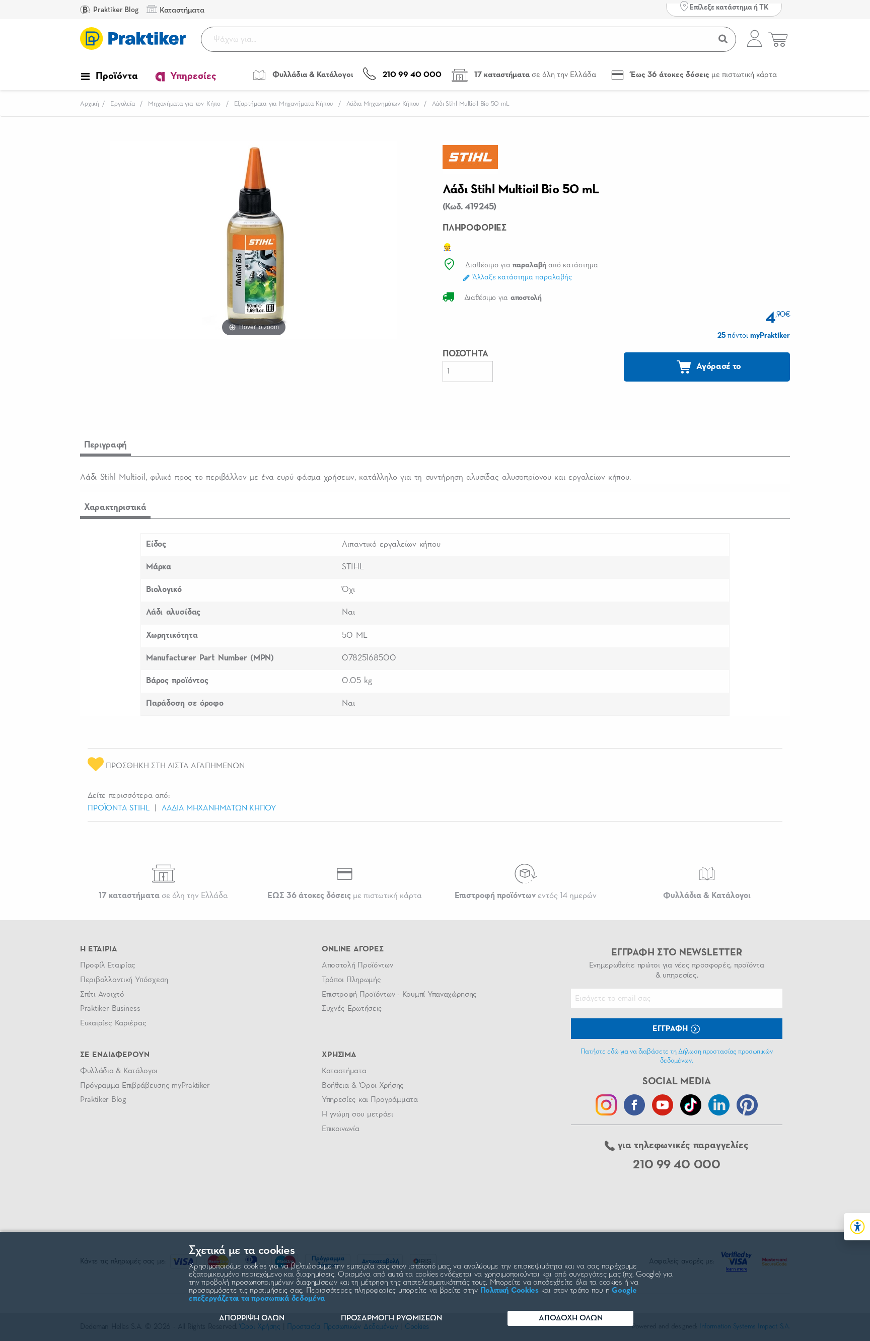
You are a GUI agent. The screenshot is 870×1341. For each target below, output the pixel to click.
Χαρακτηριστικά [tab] (115, 507)
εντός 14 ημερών (526, 895)
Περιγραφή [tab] (105, 445)
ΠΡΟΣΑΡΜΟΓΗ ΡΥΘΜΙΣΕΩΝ (391, 1318)
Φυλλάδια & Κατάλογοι (119, 1071)
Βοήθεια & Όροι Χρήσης (363, 1086)
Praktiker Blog (115, 10)
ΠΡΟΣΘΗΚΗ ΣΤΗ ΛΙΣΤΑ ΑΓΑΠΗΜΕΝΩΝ (174, 766)
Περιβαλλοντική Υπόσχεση (124, 980)
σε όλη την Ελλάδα (163, 895)
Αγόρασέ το (718, 366)
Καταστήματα (344, 1071)
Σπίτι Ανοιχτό (102, 995)
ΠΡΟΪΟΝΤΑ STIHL (119, 808)
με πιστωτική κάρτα (344, 895)
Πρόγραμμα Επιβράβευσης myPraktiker (145, 1086)
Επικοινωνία (340, 1129)
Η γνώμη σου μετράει (357, 1114)
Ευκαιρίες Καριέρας (113, 1023)
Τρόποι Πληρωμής (351, 980)
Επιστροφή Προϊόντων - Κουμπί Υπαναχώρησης (399, 995)
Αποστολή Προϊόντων (357, 965)
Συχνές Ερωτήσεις (352, 1009)
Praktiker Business (110, 1009)
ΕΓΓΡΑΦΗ (671, 1029)
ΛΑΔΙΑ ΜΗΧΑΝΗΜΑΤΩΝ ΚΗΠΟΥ (219, 808)
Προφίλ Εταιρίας (107, 965)
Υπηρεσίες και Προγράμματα (370, 1100)
